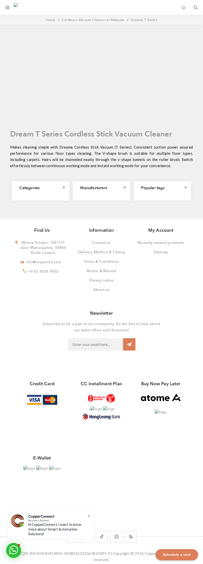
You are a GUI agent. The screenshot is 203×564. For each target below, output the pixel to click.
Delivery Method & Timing (101, 252)
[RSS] (131, 536)
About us (101, 289)
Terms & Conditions (101, 261)
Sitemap (160, 252)
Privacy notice (101, 280)
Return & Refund (101, 270)
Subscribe (129, 344)
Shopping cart (183, 7)
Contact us (101, 242)
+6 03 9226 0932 (43, 271)
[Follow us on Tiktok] (101, 536)
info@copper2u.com (43, 261)
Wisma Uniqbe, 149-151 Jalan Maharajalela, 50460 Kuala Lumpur (43, 247)
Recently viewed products (161, 242)
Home (50, 20)
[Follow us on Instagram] (116, 536)
